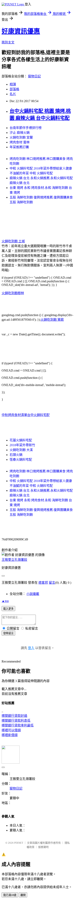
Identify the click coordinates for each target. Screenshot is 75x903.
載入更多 (8, 608)
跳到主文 (8, 42)
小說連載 (32, 594)
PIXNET (18, 842)
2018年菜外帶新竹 (22, 445)
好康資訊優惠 (21, 31)
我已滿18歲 (9, 895)
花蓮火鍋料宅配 (21, 440)
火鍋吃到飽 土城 (13, 241)
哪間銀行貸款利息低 (16, 720)
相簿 (13, 84)
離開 (23, 895)
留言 (52, 582)
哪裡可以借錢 (11, 730)
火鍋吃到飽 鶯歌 (52, 319)
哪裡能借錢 (10, 735)
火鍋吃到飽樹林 (13, 293)
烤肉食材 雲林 (20, 142)
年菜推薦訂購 (19, 147)
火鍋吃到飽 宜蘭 (21, 137)
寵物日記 (34, 76)
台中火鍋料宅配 (38, 415)
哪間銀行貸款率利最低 (18, 725)
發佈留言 (8, 633)
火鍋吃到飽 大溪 (21, 450)
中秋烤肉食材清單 (14, 415)
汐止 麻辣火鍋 (20, 132)
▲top (5, 601)
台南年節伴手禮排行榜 (26, 127)
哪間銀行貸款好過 (14, 715)
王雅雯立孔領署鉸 (14, 559)
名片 (13, 94)
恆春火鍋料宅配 (21, 459)
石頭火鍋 (16, 454)
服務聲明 (43, 847)
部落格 (14, 89)
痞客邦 (43, 582)
